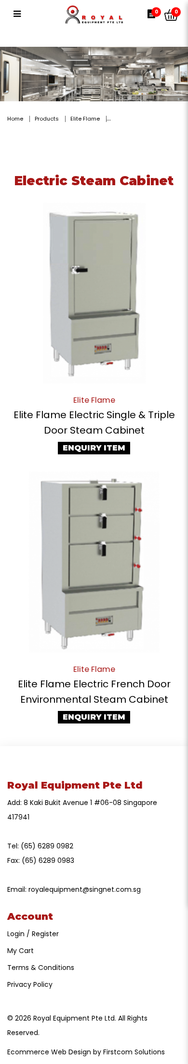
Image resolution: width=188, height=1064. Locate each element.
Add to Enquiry (94, 293)
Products (47, 119)
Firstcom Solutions (134, 1052)
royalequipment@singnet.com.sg (84, 889)
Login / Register (33, 934)
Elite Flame (85, 119)
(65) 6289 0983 (48, 860)
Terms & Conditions (40, 967)
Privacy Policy (30, 984)
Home (15, 119)
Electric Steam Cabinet (146, 119)
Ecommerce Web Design (49, 1052)
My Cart (20, 950)
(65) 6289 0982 (47, 846)
